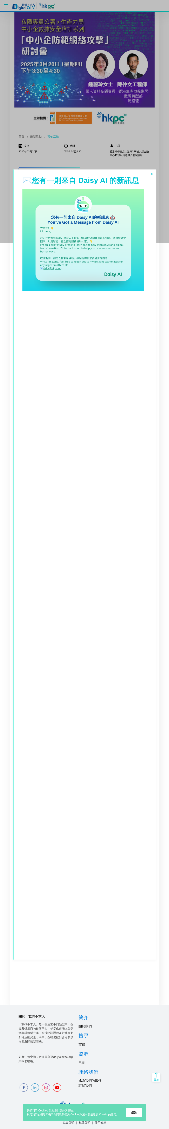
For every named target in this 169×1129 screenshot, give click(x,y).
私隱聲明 (84, 1122)
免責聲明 (68, 1122)
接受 (134, 1112)
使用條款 (100, 1122)
